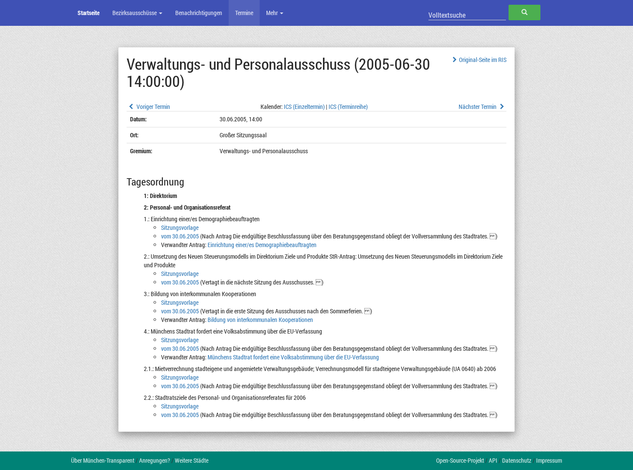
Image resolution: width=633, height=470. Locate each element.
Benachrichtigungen (198, 13)
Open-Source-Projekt (460, 460)
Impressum (549, 460)
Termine (244, 13)
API (493, 460)
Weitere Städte (191, 460)
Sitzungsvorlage (180, 227)
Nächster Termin (478, 106)
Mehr (272, 13)
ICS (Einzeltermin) (304, 106)
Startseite (88, 13)
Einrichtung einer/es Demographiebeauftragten (262, 245)
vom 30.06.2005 (180, 236)
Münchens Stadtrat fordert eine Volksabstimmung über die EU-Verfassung (293, 357)
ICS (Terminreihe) (348, 106)
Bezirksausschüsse (135, 13)
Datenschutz (516, 460)
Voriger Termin (152, 106)
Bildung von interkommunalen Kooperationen (260, 319)
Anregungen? (154, 460)
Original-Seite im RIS (482, 60)
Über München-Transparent (102, 460)
